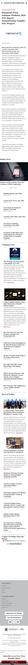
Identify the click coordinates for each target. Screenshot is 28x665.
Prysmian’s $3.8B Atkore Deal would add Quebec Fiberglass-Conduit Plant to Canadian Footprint (13, 235)
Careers (4, 592)
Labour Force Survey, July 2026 (14, 201)
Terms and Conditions (7, 603)
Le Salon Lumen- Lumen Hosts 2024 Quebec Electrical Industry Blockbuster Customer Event (14, 412)
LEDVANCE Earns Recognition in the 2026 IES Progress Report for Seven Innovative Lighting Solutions (14, 345)
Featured (13, 9)
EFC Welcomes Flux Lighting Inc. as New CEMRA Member (14, 386)
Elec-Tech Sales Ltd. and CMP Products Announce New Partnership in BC (13, 334)
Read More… (10, 282)
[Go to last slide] (2, 174)
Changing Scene (6, 9)
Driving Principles (6, 588)
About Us (4, 586)
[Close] (27, 655)
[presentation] (14, 171)
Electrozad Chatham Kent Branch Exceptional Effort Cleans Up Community (15, 494)
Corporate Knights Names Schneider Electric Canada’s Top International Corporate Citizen (14, 505)
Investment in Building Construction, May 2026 (11, 224)
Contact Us (4, 607)
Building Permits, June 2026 (13, 193)
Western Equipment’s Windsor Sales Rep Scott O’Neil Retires (14, 451)
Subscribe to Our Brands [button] (14, 613)
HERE (3, 146)
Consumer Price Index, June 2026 (14, 217)
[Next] (25, 174)
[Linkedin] (17, 621)
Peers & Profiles (8, 394)
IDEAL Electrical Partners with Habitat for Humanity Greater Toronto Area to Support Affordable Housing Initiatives (14, 376)
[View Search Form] (1, 3)
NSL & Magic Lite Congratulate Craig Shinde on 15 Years (14, 262)
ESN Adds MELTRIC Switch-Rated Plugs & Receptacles (13, 365)
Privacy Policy (5, 601)
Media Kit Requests (6, 605)
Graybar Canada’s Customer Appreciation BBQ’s (13, 484)
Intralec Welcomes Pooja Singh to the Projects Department (14, 356)
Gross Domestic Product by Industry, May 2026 (12, 208)
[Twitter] (14, 621)
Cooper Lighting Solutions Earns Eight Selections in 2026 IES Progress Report (14, 304)
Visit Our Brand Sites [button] (14, 617)
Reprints (4, 599)
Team (3, 590)
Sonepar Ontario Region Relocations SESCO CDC (12, 515)
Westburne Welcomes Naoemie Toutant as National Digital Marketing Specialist (13, 475)
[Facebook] (10, 621)
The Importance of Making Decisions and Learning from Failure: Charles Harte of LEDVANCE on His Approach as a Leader (15, 526)
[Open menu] (26, 3)
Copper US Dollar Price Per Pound (13, 537)
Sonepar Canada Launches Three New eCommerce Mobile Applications (12, 183)
